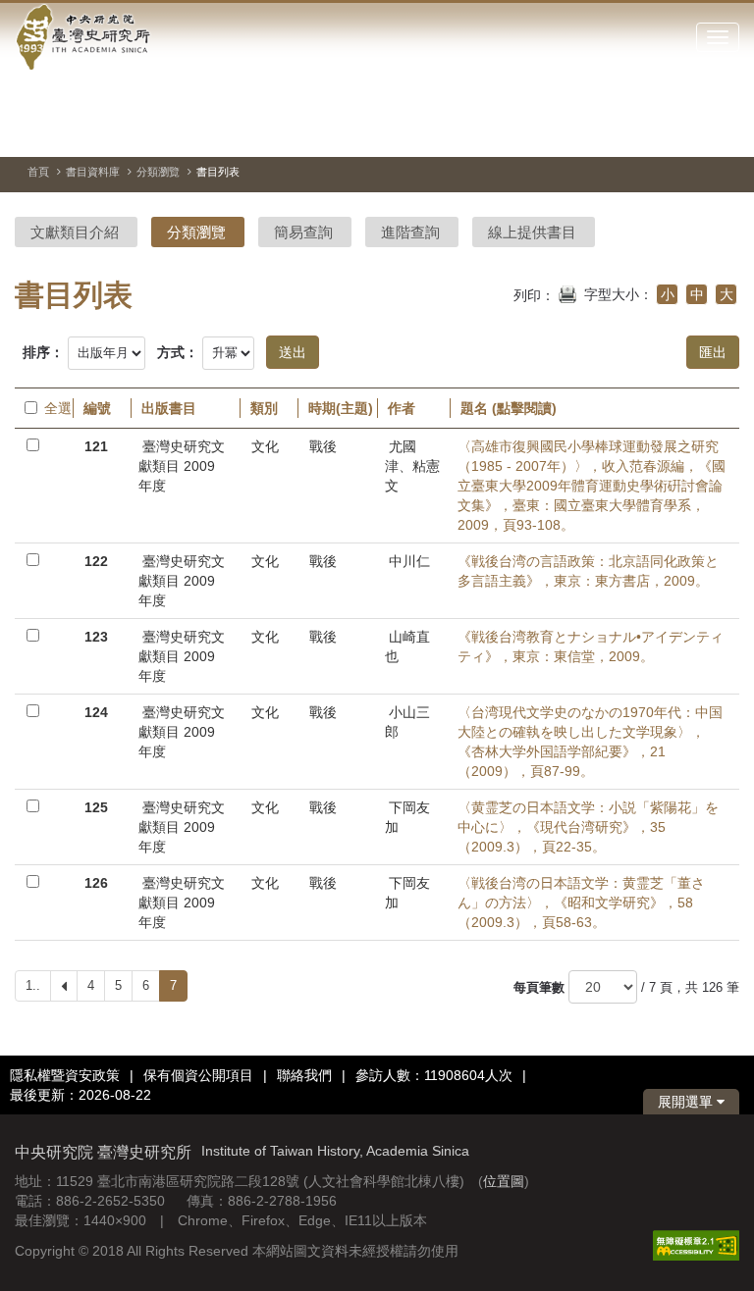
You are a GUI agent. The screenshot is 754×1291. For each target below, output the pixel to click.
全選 (53, 408)
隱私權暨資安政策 (65, 1075)
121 (96, 446)
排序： (43, 352)
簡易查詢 (303, 232)
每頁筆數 (539, 987)
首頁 (38, 172)
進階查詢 (410, 232)
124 (96, 712)
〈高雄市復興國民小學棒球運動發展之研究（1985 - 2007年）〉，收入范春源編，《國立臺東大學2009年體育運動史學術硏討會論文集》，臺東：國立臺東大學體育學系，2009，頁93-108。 (592, 486)
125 (96, 807)
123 (96, 637)
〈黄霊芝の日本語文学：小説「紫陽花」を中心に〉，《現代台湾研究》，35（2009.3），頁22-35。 (588, 827)
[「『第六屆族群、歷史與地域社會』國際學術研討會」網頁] (724, 132)
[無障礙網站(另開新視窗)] (696, 1244)
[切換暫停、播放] (618, 131)
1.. (33, 985)
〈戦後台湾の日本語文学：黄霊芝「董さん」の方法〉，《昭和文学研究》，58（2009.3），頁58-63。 (581, 902)
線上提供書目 (532, 232)
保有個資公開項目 (198, 1075)
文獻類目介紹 (74, 232)
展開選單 (687, 1102)
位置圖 (503, 1181)
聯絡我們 (304, 1075)
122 (96, 561)
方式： (177, 352)
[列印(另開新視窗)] (567, 292)
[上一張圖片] (654, 131)
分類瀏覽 (158, 172)
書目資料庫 (93, 172)
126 (96, 883)
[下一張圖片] (689, 131)
